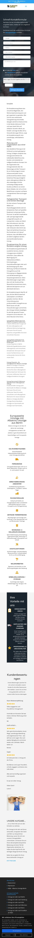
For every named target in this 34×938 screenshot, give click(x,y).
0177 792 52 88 (11, 861)
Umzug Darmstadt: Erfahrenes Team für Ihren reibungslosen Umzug (16, 383)
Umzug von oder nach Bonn (16, 908)
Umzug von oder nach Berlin (16, 897)
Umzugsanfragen (10, 32)
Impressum (11, 885)
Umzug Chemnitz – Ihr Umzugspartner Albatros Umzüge (17, 362)
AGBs (14, 70)
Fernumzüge (17, 464)
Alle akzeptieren (17, 931)
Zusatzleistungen (17, 549)
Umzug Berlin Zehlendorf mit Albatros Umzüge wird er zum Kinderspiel (15, 341)
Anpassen (8, 935)
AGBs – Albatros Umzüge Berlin (17, 888)
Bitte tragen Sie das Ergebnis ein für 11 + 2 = (17, 79)
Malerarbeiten (17, 564)
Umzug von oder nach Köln (16, 902)
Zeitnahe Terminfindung (17, 515)
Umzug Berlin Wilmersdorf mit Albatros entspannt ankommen (16, 321)
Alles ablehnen (24, 935)
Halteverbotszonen (17, 449)
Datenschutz (11, 72)
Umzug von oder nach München (17, 905)
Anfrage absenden (17, 90)
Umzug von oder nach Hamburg (17, 900)
